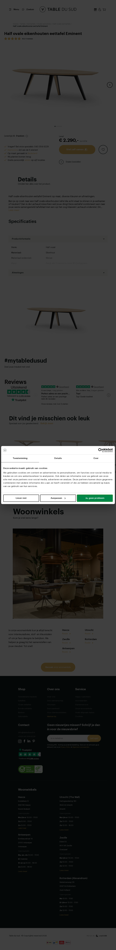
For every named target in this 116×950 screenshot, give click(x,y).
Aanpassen (56, 498)
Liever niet (21, 498)
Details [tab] (58, 458)
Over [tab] (95, 458)
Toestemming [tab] (20, 458)
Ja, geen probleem (94, 498)
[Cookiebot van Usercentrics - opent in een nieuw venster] (100, 450)
